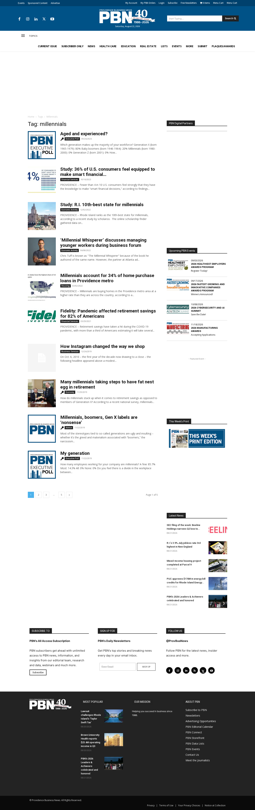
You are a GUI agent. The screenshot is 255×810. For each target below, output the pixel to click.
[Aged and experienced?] (42, 145)
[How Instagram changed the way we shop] (42, 358)
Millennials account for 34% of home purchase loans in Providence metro (107, 278)
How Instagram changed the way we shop (102, 346)
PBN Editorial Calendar (199, 726)
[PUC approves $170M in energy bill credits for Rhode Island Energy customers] (218, 583)
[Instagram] (27, 19)
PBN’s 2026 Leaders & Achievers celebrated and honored (89, 766)
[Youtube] (52, 19)
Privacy (151, 805)
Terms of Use (166, 805)
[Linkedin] (36, 19)
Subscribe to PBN (196, 710)
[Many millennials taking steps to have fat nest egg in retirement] (42, 393)
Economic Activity (69, 209)
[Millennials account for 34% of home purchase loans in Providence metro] (42, 287)
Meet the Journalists (198, 760)
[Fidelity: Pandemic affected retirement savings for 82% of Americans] (42, 315)
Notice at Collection (215, 805)
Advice (69, 427)
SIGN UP (146, 667)
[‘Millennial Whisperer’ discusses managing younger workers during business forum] (42, 251)
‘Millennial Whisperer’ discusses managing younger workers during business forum (103, 242)
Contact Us (192, 754)
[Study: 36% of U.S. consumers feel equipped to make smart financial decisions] (42, 181)
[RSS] (194, 670)
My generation (75, 453)
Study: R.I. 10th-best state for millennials (102, 204)
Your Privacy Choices (189, 805)
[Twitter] (44, 19)
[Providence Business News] (127, 16)
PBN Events (193, 749)
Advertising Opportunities (201, 721)
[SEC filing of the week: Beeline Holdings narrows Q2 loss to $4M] (218, 529)
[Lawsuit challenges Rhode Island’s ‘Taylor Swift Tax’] (113, 716)
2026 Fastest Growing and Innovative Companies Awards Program (208, 287)
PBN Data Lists (195, 743)
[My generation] (42, 465)
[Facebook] (19, 19)
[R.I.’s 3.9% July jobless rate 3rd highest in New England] (218, 547)
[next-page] (69, 495)
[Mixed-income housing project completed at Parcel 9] (218, 565)
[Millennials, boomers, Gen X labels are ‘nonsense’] (42, 429)
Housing (65, 285)
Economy (70, 392)
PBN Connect (194, 732)
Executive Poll (72, 138)
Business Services (70, 351)
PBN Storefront (195, 738)
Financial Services (69, 179)
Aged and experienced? (84, 133)
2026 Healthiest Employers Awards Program (208, 265)
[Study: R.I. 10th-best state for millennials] (42, 216)
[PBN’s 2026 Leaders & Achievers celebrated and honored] (218, 601)
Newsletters (193, 715)
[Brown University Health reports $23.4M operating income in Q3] (113, 739)
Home (31, 116)
